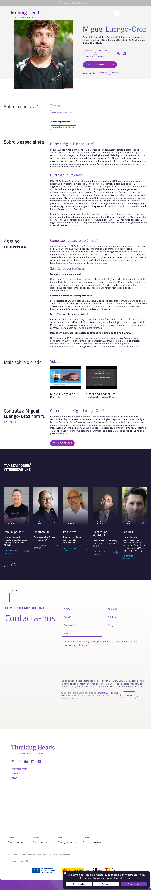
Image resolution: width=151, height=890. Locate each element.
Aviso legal (13, 854)
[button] (6, 565)
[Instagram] (19, 761)
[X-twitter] (13, 761)
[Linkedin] (33, 761)
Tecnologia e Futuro (62, 112)
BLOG (14, 778)
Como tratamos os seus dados (35, 854)
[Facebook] (26, 761)
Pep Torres (40, 532)
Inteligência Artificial (63, 127)
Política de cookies (61, 854)
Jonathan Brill (12, 532)
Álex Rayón (129, 532)
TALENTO (16, 773)
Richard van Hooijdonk (70, 534)
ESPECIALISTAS (19, 769)
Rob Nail (98, 532)
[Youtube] (39, 761)
